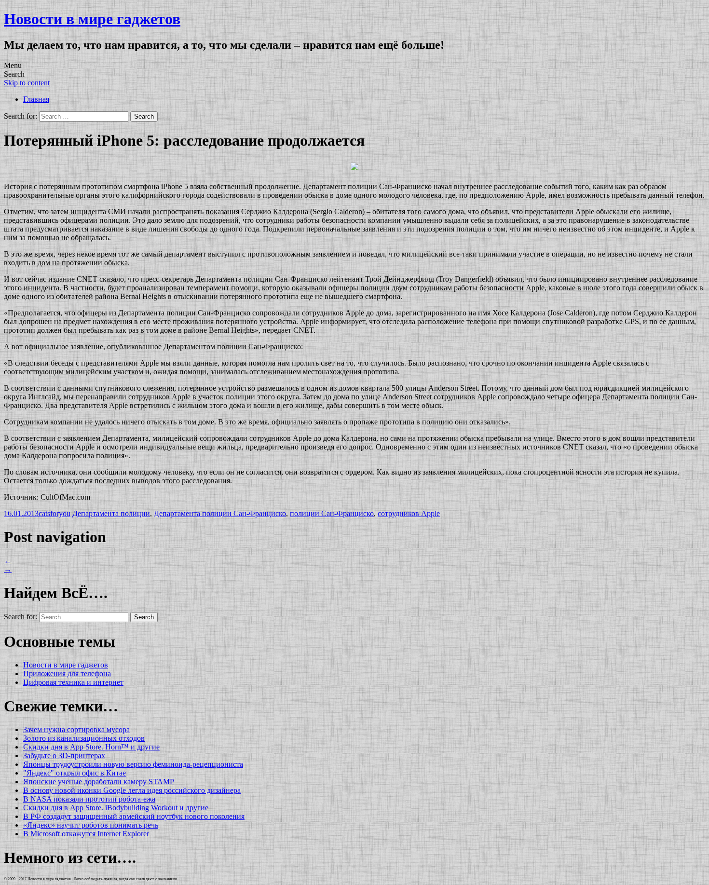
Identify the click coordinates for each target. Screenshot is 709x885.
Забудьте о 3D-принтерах (64, 755)
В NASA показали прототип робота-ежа (89, 799)
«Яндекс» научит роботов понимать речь (90, 825)
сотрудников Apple (409, 513)
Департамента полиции (111, 513)
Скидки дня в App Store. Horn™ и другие (91, 747)
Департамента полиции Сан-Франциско (220, 513)
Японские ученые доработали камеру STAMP (98, 781)
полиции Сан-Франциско (332, 513)
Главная (36, 99)
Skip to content (27, 83)
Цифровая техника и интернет (73, 682)
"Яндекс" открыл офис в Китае (74, 773)
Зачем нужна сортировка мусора (76, 729)
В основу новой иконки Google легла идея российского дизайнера (132, 790)
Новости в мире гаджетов (92, 18)
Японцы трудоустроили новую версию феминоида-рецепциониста (133, 764)
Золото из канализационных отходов (84, 738)
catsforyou (54, 513)
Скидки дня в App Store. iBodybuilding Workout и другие (115, 807)
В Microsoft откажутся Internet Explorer (86, 834)
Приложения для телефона (67, 673)
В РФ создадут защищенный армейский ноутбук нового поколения (134, 816)
